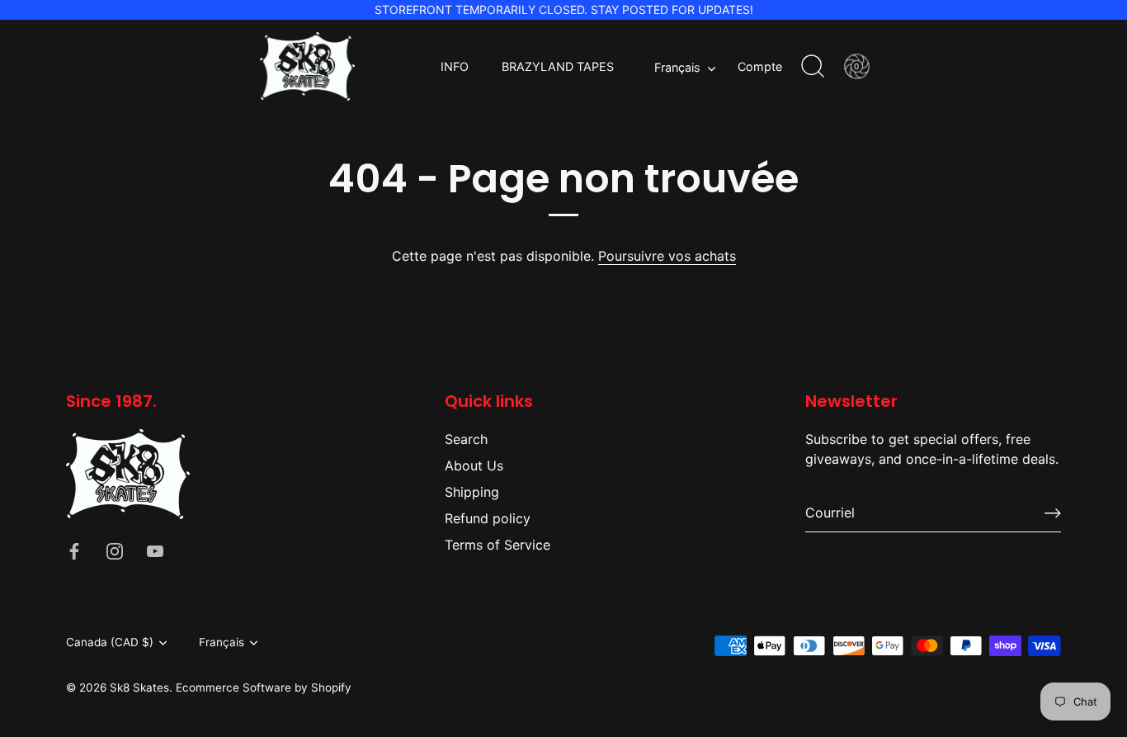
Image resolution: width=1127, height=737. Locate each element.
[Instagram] (114, 550)
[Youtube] (155, 550)
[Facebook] (74, 550)
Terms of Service (497, 544)
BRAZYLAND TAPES (558, 66)
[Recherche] (813, 67)
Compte (760, 66)
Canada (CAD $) (109, 642)
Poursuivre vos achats (667, 256)
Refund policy (487, 518)
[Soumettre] (1052, 512)
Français (677, 67)
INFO (455, 66)
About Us (474, 465)
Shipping (472, 492)
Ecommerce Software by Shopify (263, 687)
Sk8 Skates (139, 687)
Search (466, 439)
